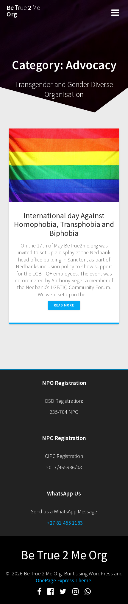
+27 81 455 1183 (64, 522)
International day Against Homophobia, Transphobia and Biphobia (64, 224)
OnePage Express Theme (63, 580)
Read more (64, 305)
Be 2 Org (23, 10)
